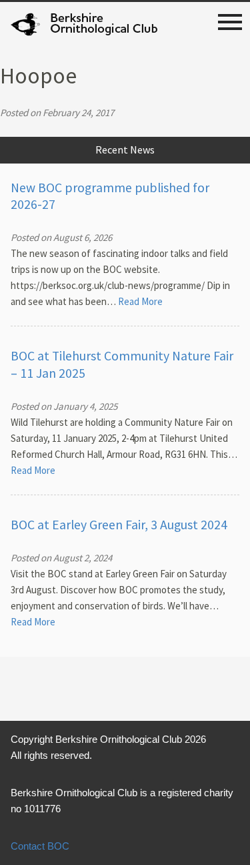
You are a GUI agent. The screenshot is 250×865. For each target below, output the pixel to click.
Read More (140, 301)
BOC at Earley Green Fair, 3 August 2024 (119, 525)
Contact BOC (40, 846)
